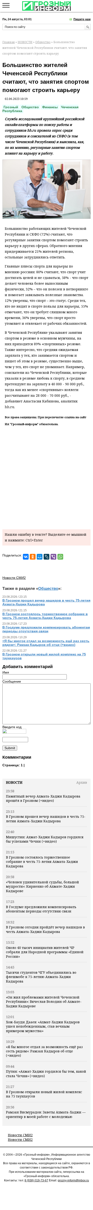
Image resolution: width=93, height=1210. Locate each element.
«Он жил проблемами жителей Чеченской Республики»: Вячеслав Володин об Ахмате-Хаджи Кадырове (44, 1001)
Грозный (11, 107)
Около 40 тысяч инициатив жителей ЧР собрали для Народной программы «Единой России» (44, 952)
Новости (14, 782)
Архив (81, 782)
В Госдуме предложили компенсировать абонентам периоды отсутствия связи (41, 909)
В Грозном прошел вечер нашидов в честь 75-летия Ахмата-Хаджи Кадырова (45, 818)
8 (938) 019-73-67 (36, 1180)
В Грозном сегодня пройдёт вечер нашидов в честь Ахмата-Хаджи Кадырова (45, 929)
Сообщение (11, 681)
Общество (43, 42)
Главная (8, 42)
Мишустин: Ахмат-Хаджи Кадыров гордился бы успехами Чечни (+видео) (44, 839)
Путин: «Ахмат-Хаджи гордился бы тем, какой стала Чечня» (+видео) (46, 1073)
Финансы (50, 107)
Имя (5, 672)
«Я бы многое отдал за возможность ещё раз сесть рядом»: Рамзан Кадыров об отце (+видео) (44, 1051)
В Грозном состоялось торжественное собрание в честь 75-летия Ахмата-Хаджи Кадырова (42, 861)
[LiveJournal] (46, 557)
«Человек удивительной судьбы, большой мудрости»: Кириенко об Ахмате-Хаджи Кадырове (42, 886)
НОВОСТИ (25, 42)
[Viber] (53, 557)
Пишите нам (82, 19)
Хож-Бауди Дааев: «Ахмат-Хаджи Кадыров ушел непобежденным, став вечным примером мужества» (43, 1026)
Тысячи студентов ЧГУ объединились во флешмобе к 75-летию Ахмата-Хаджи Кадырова (41, 976)
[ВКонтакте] (26, 557)
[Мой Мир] (39, 557)
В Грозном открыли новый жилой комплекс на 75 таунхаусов (44, 1094)
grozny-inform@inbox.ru (73, 1180)
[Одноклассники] (33, 557)
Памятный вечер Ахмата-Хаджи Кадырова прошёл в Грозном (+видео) (43, 798)
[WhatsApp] (60, 557)
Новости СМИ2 (20, 1135)
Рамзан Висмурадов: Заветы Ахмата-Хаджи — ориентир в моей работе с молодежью (46, 1114)
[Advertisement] (46, 476)
